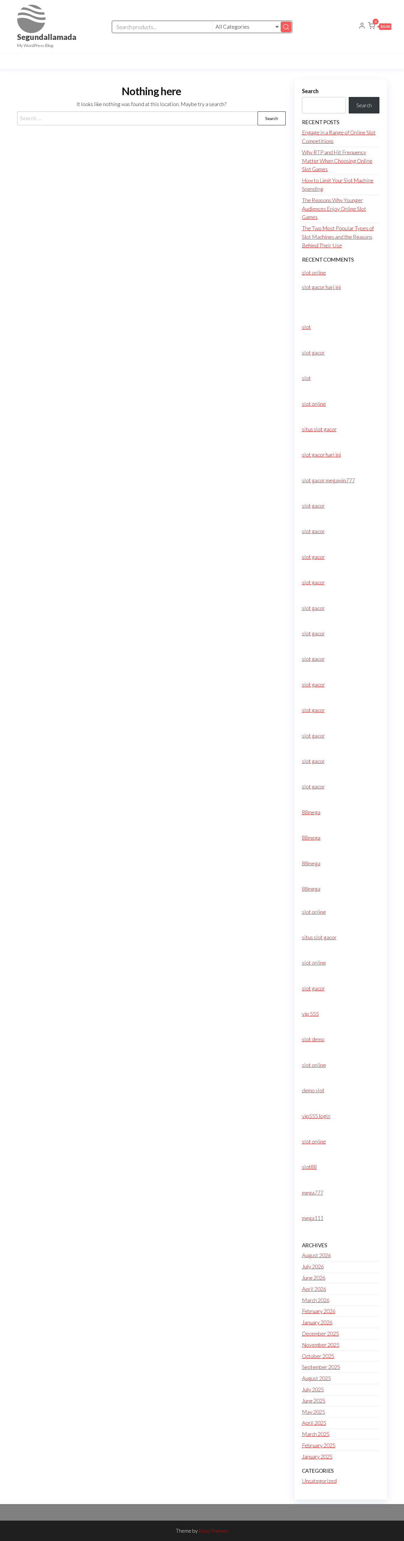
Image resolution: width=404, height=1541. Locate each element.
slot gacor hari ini (321, 287)
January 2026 (317, 1322)
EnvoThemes (213, 1530)
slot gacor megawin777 (328, 480)
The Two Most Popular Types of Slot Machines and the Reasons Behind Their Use (338, 237)
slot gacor (313, 352)
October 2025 (318, 1356)
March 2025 (315, 1434)
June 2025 (313, 1400)
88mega (311, 812)
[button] (379, 27)
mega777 (312, 1192)
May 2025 (313, 1412)
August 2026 (316, 1255)
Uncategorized (319, 1480)
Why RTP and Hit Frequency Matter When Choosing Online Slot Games (337, 161)
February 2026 (318, 1311)
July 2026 (313, 1266)
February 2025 (318, 1445)
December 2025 (320, 1333)
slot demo (313, 1039)
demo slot (313, 1090)
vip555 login (316, 1116)
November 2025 (320, 1345)
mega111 (312, 1218)
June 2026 (313, 1277)
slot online (314, 272)
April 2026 (314, 1289)
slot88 (309, 1167)
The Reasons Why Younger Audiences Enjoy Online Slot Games (334, 208)
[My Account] (362, 26)
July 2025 (313, 1389)
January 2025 (317, 1456)
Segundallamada (46, 37)
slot (306, 327)
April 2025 (314, 1423)
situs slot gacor (319, 429)
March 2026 (315, 1300)
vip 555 (310, 1013)
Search (310, 91)
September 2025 (321, 1367)
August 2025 (316, 1378)
